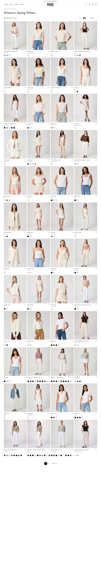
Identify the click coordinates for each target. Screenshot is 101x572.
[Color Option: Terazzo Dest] (77, 55)
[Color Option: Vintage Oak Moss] (35, 164)
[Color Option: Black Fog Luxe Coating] (40, 381)
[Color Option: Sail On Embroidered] (75, 164)
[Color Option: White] (51, 91)
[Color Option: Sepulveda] (7, 55)
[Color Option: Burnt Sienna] (4, 309)
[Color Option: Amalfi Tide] (30, 381)
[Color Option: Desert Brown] (51, 128)
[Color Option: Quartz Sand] (30, 164)
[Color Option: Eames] (12, 455)
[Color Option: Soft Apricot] (54, 200)
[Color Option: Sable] (7, 345)
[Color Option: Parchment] (54, 272)
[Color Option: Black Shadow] (75, 309)
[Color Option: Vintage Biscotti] (51, 164)
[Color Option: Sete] (77, 381)
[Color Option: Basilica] (51, 455)
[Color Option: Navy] (80, 417)
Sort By (92, 18)
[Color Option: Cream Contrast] (75, 55)
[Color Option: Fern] (54, 345)
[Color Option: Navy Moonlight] (28, 164)
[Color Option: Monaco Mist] (19, 455)
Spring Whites (14, 9)
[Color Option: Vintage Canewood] (80, 55)
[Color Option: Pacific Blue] (7, 200)
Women (6, 4)
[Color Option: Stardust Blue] (30, 345)
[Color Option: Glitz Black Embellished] (14, 455)
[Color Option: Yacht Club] (14, 128)
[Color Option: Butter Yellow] (63, 455)
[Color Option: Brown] (7, 236)
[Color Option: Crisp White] (9, 127)
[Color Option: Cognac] (54, 417)
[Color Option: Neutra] (21, 455)
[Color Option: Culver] (4, 55)
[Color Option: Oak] (28, 128)
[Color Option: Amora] (33, 381)
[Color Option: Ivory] (51, 55)
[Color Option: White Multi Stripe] (28, 55)
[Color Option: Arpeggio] (37, 381)
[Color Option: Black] (51, 200)
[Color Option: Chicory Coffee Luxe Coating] (45, 455)
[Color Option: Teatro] (28, 309)
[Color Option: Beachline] (4, 455)
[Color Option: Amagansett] (4, 128)
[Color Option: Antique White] (28, 91)
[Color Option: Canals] (42, 455)
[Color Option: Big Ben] (7, 455)
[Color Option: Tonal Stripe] (30, 308)
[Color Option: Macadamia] (7, 381)
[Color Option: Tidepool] (77, 91)
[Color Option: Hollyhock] (49, 455)
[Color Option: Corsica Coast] (68, 455)
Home (5, 9)
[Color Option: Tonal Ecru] (9, 55)
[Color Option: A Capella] (28, 455)
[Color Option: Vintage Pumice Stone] (77, 345)
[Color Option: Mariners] (51, 236)
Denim (16, 4)
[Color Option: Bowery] (45, 381)
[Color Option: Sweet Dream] (80, 381)
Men (11, 4)
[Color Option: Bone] (75, 91)
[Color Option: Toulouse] (12, 128)
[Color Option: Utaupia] (33, 164)
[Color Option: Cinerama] (7, 128)
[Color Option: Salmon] (9, 200)
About (22, 4)
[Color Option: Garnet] (56, 345)
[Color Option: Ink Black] (16, 455)
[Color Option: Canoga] (47, 381)
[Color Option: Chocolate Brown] (77, 417)
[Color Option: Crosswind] (70, 455)
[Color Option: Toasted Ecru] (4, 164)
